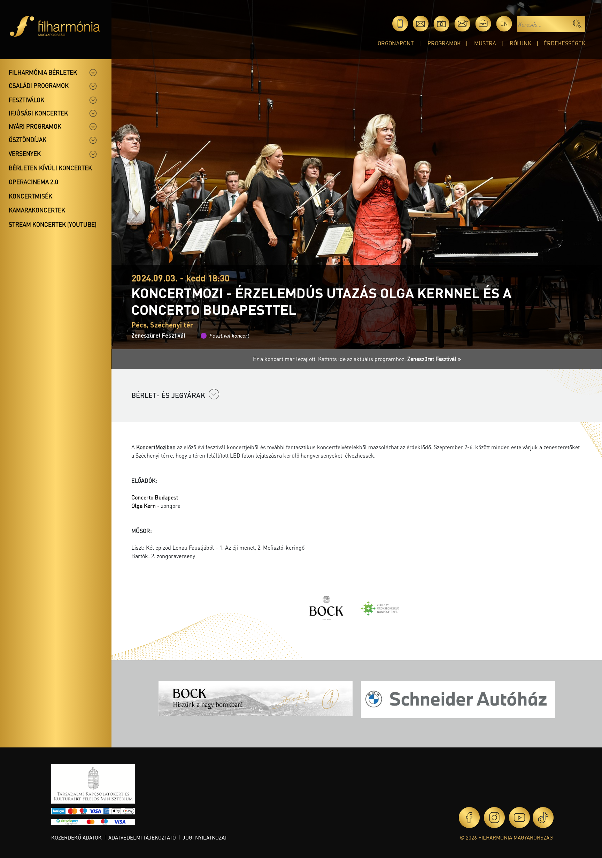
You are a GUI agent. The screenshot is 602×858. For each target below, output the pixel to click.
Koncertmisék (30, 196)
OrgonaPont (396, 43)
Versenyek (25, 153)
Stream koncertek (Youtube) (53, 224)
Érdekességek (564, 43)
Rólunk (520, 43)
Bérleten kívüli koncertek (50, 168)
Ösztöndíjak (27, 139)
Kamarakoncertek (37, 210)
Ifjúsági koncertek (38, 113)
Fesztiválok (26, 100)
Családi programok (39, 85)
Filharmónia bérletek (43, 72)
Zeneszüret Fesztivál (158, 335)
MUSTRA (485, 43)
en (504, 23)
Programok (444, 43)
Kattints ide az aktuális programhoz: (389, 358)
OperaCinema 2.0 (33, 182)
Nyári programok (35, 126)
